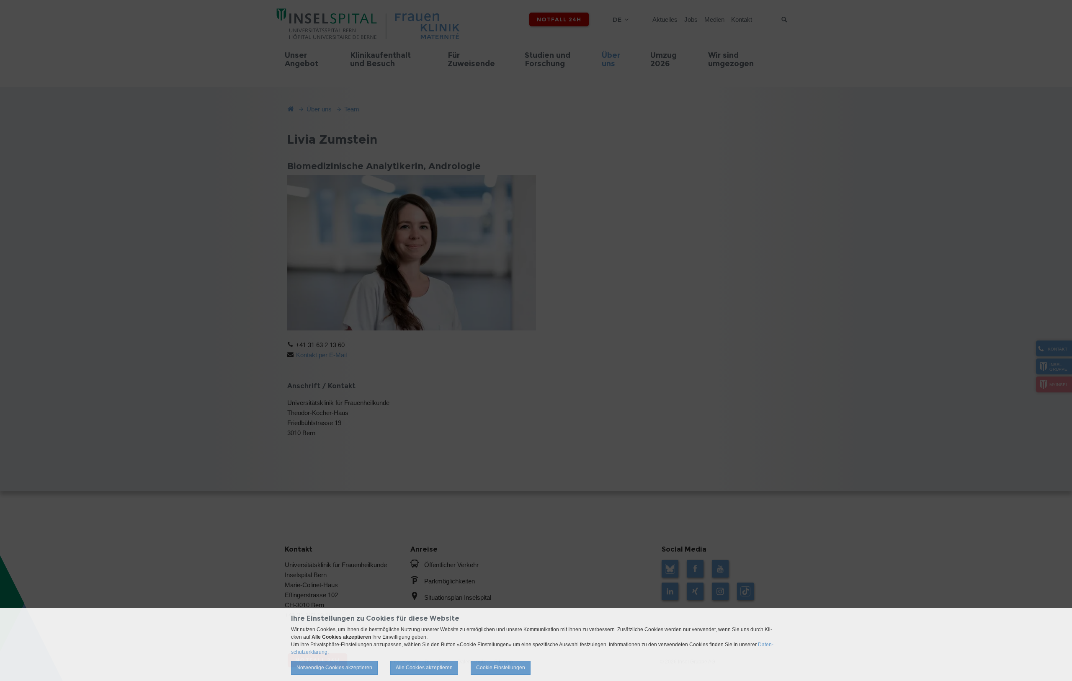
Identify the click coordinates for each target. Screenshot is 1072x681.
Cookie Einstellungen (500, 668)
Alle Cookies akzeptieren (424, 668)
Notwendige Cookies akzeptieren (334, 668)
